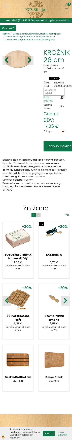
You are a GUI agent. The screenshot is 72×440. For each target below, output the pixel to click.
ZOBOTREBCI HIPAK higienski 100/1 (18, 256)
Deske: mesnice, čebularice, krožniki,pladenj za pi (30, 36)
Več (18, 242)
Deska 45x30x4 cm (18, 377)
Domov (6, 33)
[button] (29, 60)
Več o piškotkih (62, 433)
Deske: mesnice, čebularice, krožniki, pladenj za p (30, 39)
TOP (41, 224)
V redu (49, 433)
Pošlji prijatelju (48, 99)
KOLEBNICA (54, 255)
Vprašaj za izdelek (50, 91)
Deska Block (54, 377)
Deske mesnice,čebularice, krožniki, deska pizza (37, 33)
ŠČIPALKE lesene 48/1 (18, 318)
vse (67, 214)
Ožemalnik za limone (54, 318)
